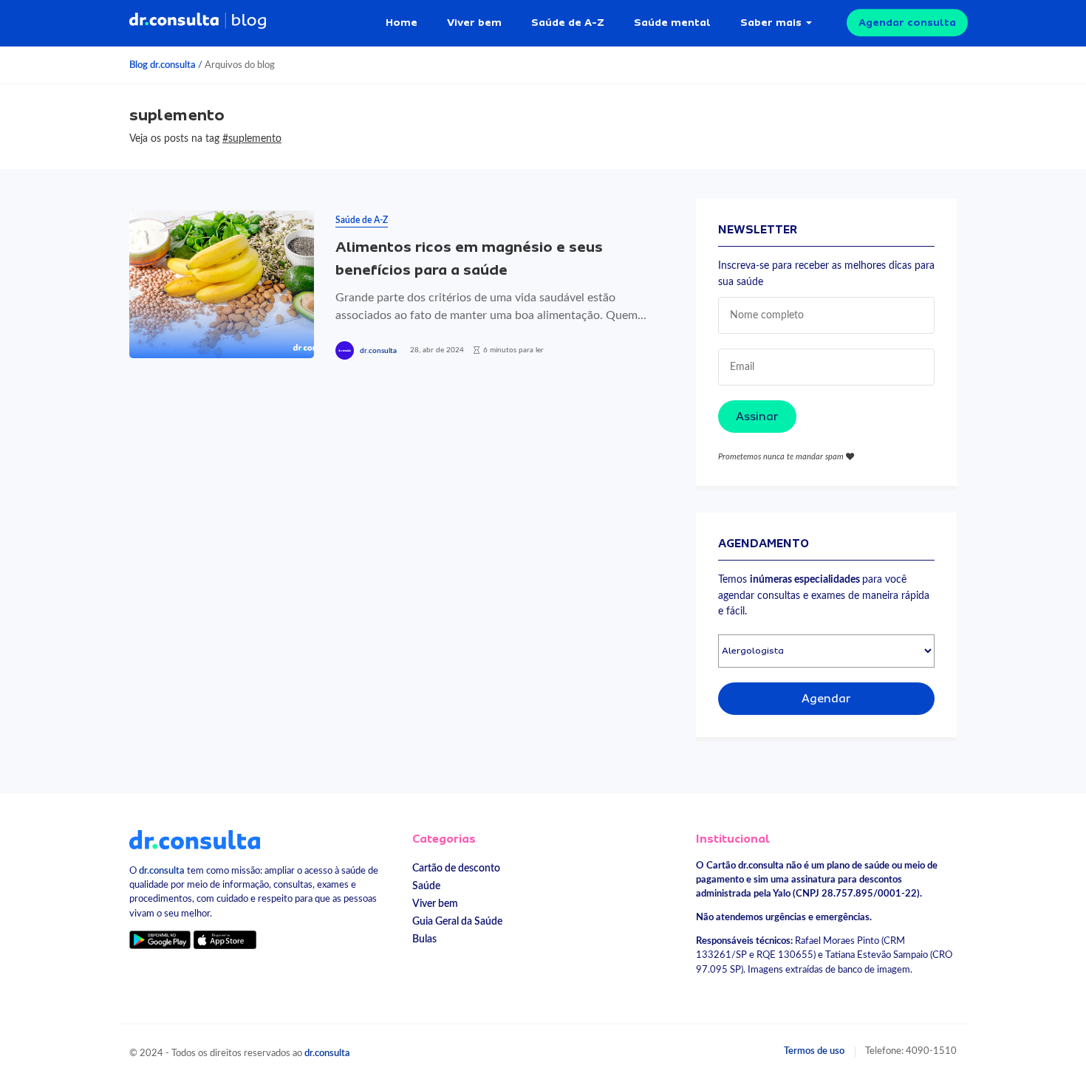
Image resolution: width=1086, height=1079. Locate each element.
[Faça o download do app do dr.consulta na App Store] (225, 940)
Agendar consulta (907, 22)
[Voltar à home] (194, 839)
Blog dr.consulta (162, 65)
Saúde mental (672, 22)
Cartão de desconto (456, 868)
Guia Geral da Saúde (457, 921)
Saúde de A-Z (567, 22)
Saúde (426, 885)
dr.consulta (378, 350)
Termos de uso (814, 1051)
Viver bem (474, 22)
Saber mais (771, 22)
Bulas (424, 939)
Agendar (826, 698)
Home (401, 22)
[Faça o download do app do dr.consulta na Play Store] (160, 940)
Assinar (757, 416)
